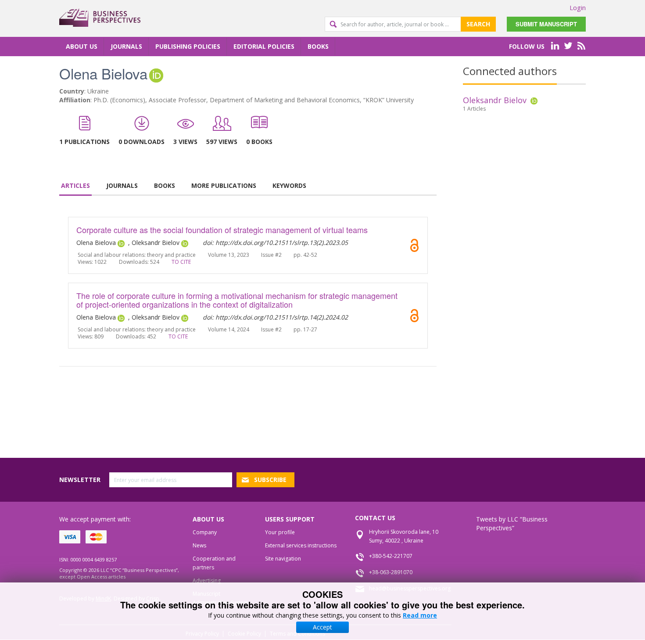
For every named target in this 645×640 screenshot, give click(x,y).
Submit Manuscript (546, 24)
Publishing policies (187, 46)
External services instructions (301, 545)
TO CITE (181, 262)
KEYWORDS (289, 185)
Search (478, 24)
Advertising (207, 580)
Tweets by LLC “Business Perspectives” (512, 523)
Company (205, 532)
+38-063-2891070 (390, 572)
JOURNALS (122, 185)
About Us (81, 46)
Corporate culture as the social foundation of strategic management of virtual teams (222, 229)
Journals (126, 46)
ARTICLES (75, 185)
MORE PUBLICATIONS (223, 185)
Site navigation (283, 558)
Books (318, 46)
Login (578, 7)
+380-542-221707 (390, 556)
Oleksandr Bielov (495, 100)
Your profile (280, 532)
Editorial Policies (263, 46)
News (199, 545)
